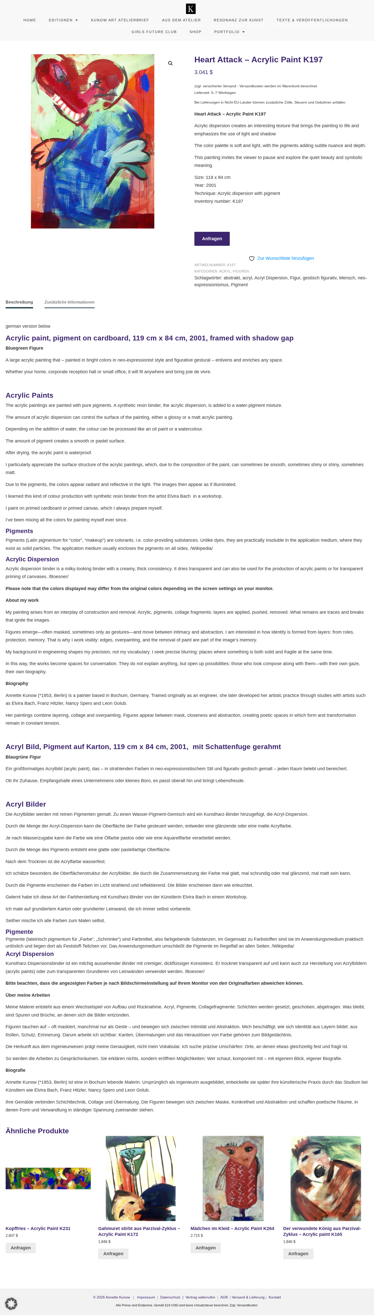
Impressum (146, 1297)
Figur (295, 277)
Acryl (225, 271)
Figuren (241, 271)
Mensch (347, 277)
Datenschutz (170, 1297)
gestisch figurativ (320, 277)
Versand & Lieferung (248, 1297)
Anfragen (212, 238)
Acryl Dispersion (270, 277)
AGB (224, 1297)
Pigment (239, 284)
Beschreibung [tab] (19, 302)
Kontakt (275, 1297)
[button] (170, 63)
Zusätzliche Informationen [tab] (70, 302)
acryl (247, 277)
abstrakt (232, 277)
